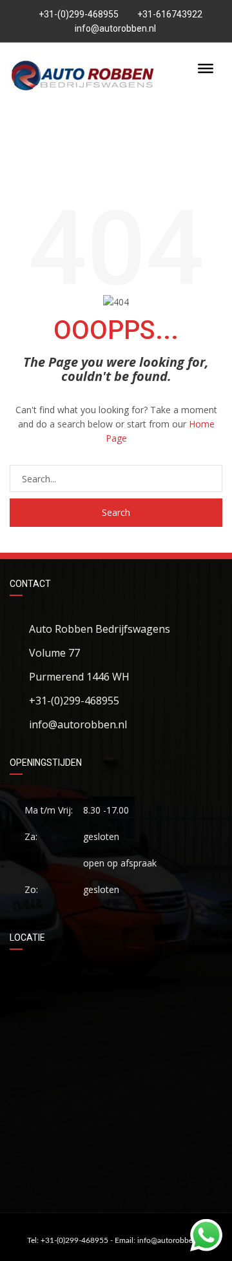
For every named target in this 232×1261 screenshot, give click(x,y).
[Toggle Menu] (205, 68)
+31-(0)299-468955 (78, 14)
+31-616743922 (169, 14)
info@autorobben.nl (115, 28)
